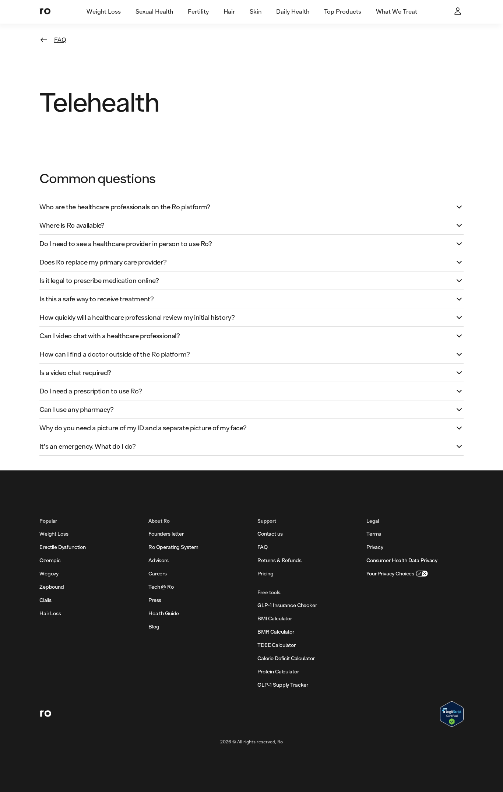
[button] (251, 207)
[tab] (104, 11)
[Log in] (458, 12)
